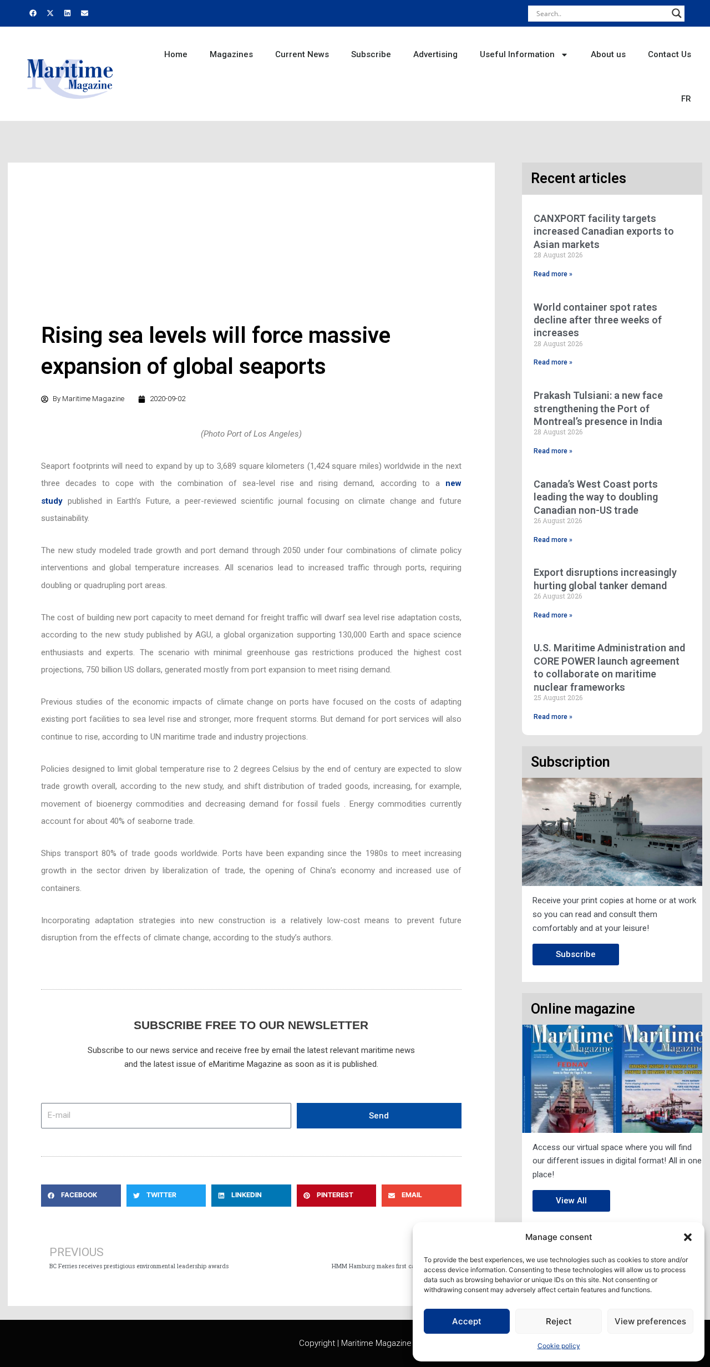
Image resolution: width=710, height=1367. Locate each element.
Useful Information (517, 54)
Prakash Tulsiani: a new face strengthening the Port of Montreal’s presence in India (598, 408)
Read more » (553, 274)
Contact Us (669, 54)
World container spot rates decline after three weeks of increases (598, 320)
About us (608, 54)
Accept (466, 1321)
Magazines (231, 54)
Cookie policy (558, 1345)
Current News (302, 54)
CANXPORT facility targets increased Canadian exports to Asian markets (604, 231)
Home (175, 54)
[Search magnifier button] (676, 13)
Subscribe (371, 54)
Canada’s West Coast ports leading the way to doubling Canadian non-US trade (596, 497)
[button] (687, 1237)
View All (571, 1201)
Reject (559, 1321)
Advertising (435, 54)
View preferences (650, 1321)
